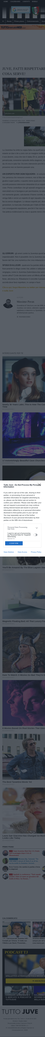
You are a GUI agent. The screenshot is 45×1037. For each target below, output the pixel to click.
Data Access (22, 552)
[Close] (40, 485)
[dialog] (22, 518)
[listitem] (23, 528)
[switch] (35, 535)
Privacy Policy (36, 552)
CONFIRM (13, 543)
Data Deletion (9, 552)
